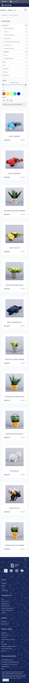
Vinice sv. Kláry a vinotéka (7, 639)
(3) (26, 38)
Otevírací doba (5, 635)
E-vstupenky (4, 590)
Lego (5, 55)
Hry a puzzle (7, 45)
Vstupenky (5, 69)
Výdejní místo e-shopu (6, 610)
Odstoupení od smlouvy (7, 608)
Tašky (5, 32)
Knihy (3, 65)
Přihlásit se (4, 621)
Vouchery (5, 72)
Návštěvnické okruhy (6, 648)
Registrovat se (5, 624)
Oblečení (3, 585)
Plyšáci (10, 10)
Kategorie (7, 5)
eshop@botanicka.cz (6, 659)
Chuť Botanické (8, 58)
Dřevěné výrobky (9, 48)
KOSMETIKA (5, 75)
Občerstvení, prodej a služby (8, 646)
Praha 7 (3, 669)
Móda (4, 62)
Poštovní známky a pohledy (12, 42)
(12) (26, 45)
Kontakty (3, 612)
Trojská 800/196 (5, 666)
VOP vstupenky (5, 601)
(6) (26, 28)
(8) (26, 48)
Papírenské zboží (9, 35)
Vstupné (3, 632)
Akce (2, 642)
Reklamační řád (5, 606)
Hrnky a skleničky (9, 28)
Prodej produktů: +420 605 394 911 (10, 662)
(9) (26, 42)
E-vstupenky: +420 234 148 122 (9, 664)
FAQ (2, 599)
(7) (26, 55)
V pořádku (5, 680)
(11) (26, 31)
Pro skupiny (4, 644)
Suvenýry (4, 10)
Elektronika (7, 38)
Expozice (3, 651)
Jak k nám (3, 637)
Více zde (23, 678)
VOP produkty (4, 603)
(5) (26, 75)
